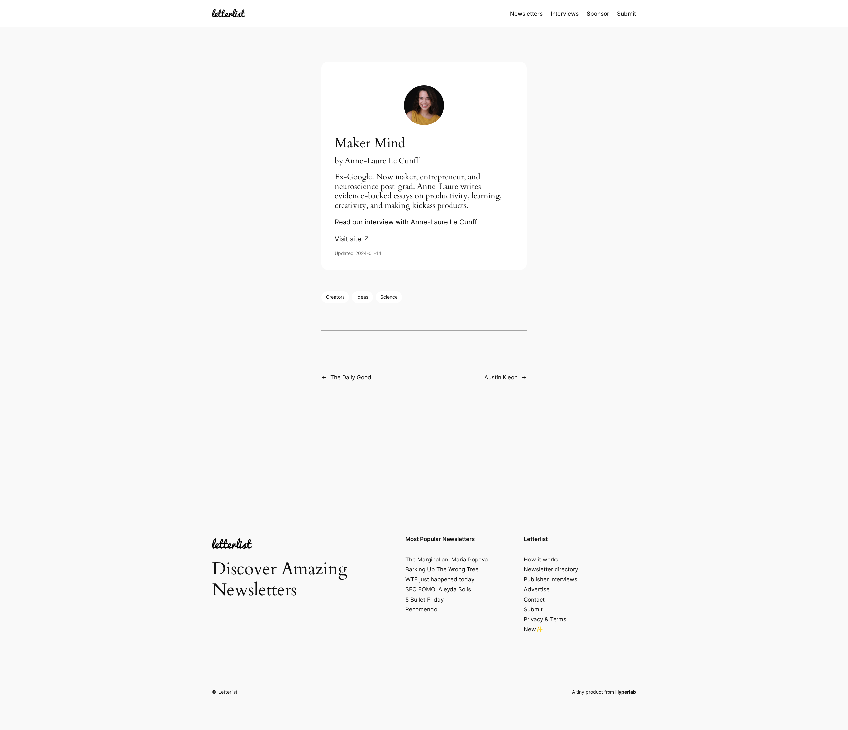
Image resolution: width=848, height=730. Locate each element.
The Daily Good (350, 377)
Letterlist (227, 692)
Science (389, 297)
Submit (533, 609)
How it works (541, 559)
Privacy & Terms (545, 619)
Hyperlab (625, 692)
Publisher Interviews (550, 579)
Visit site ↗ (352, 239)
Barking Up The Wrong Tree (442, 569)
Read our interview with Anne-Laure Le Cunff (406, 222)
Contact (534, 599)
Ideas (362, 297)
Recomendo (421, 609)
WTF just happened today (439, 579)
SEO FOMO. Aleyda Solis (438, 589)
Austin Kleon (501, 377)
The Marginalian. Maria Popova (446, 559)
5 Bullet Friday (424, 599)
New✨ (533, 629)
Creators (335, 297)
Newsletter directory (551, 569)
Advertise (537, 589)
